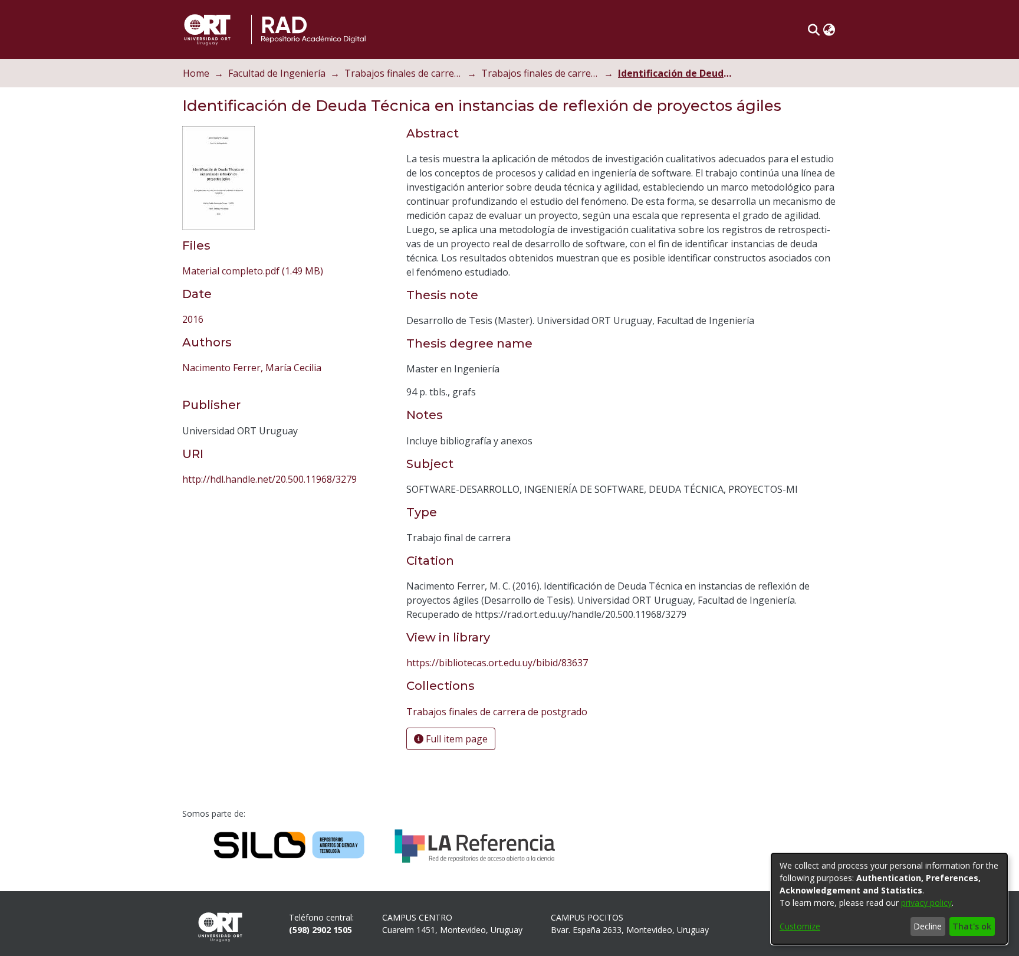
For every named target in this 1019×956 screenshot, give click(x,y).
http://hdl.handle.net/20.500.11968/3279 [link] (269, 479)
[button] (813, 29)
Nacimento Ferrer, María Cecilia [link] (251, 367)
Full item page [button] (455, 738)
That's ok (971, 926)
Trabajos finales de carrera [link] (403, 73)
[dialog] (889, 898)
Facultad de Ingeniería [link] (277, 73)
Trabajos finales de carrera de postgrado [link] (540, 73)
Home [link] (196, 73)
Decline (927, 926)
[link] (252, 270)
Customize (800, 926)
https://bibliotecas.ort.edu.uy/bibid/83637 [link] (497, 662)
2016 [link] (192, 319)
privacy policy (926, 902)
